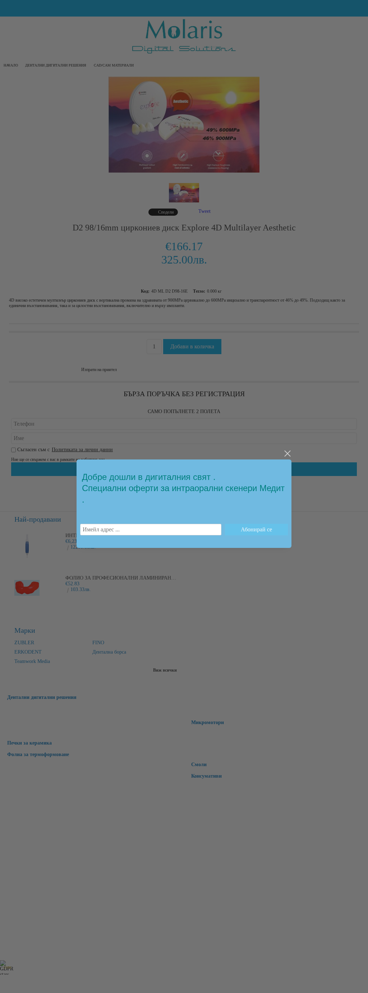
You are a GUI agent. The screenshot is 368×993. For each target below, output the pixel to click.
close (287, 453)
